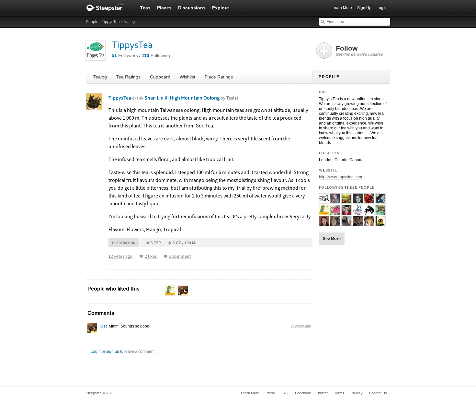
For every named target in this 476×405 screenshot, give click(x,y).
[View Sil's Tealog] (380, 223)
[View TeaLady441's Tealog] (346, 200)
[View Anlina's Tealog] (346, 212)
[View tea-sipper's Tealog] (358, 223)
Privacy (357, 393)
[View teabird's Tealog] (369, 223)
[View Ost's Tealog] (92, 329)
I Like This (141, 256)
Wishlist (187, 76)
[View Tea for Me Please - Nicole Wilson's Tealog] (324, 223)
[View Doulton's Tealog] (335, 223)
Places (164, 7)
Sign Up (364, 8)
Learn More (342, 8)
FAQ (285, 393)
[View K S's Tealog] (324, 212)
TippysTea (111, 21)
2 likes (151, 256)
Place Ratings (219, 76)
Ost (103, 326)
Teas (145, 7)
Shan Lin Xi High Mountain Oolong (191, 97)
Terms (339, 393)
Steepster (108, 8)
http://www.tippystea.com (340, 177)
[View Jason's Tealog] (335, 200)
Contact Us (378, 393)
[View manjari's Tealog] (369, 212)
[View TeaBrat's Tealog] (335, 212)
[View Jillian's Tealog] (369, 200)
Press (270, 393)
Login (96, 351)
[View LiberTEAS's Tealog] (380, 212)
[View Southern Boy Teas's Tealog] (324, 200)
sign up (112, 351)
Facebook (303, 393)
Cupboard (160, 76)
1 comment (180, 256)
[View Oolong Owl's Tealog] (358, 212)
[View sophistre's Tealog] (380, 200)
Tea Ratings (128, 76)
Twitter (322, 393)
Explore (220, 7)
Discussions (192, 7)
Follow (359, 50)
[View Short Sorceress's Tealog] (358, 200)
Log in (382, 8)
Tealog (100, 76)
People (92, 21)
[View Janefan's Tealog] (346, 223)
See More (332, 238)
